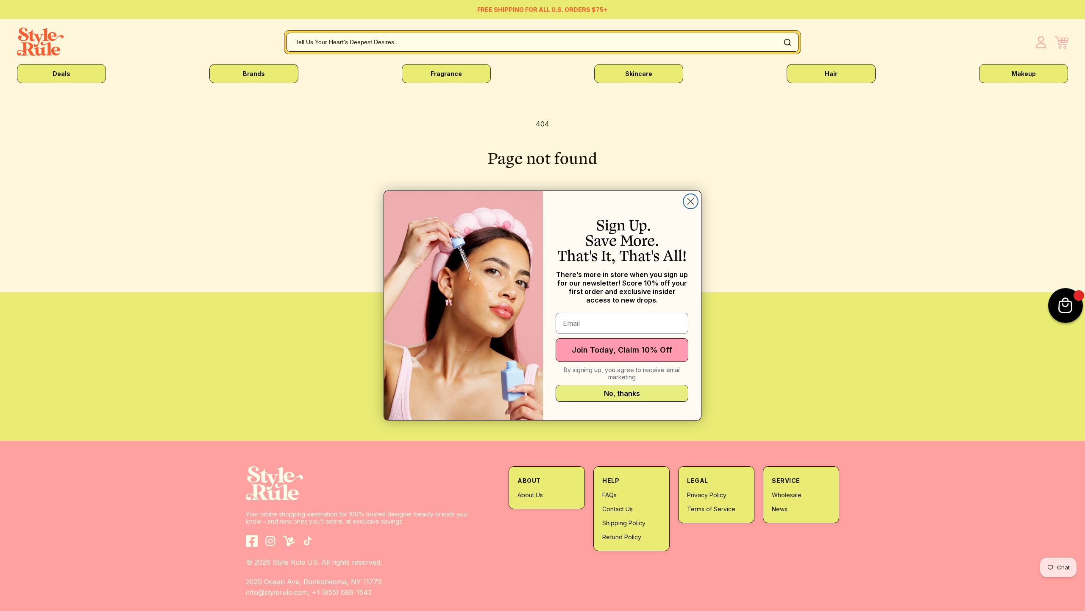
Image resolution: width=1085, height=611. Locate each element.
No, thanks (622, 393)
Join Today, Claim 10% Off (622, 349)
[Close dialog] (690, 201)
